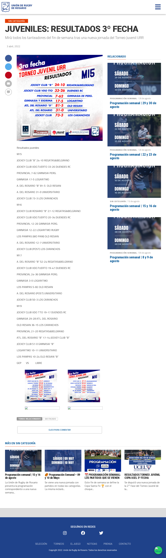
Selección (41, 544)
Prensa (108, 544)
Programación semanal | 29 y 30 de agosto (133, 105)
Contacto (125, 544)
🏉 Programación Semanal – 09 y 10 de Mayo (62, 476)
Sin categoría (118, 201)
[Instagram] (65, 533)
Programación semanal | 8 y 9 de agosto (131, 259)
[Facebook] (83, 533)
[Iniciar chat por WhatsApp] (158, 550)
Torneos (58, 544)
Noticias (92, 544)
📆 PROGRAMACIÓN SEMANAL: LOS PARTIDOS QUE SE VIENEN (103, 476)
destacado (50, 418)
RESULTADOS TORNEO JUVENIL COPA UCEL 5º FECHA (142, 476)
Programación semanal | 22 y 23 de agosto (133, 156)
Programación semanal (123, 98)
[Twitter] (101, 533)
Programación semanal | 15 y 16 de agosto (133, 208)
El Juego (76, 544)
